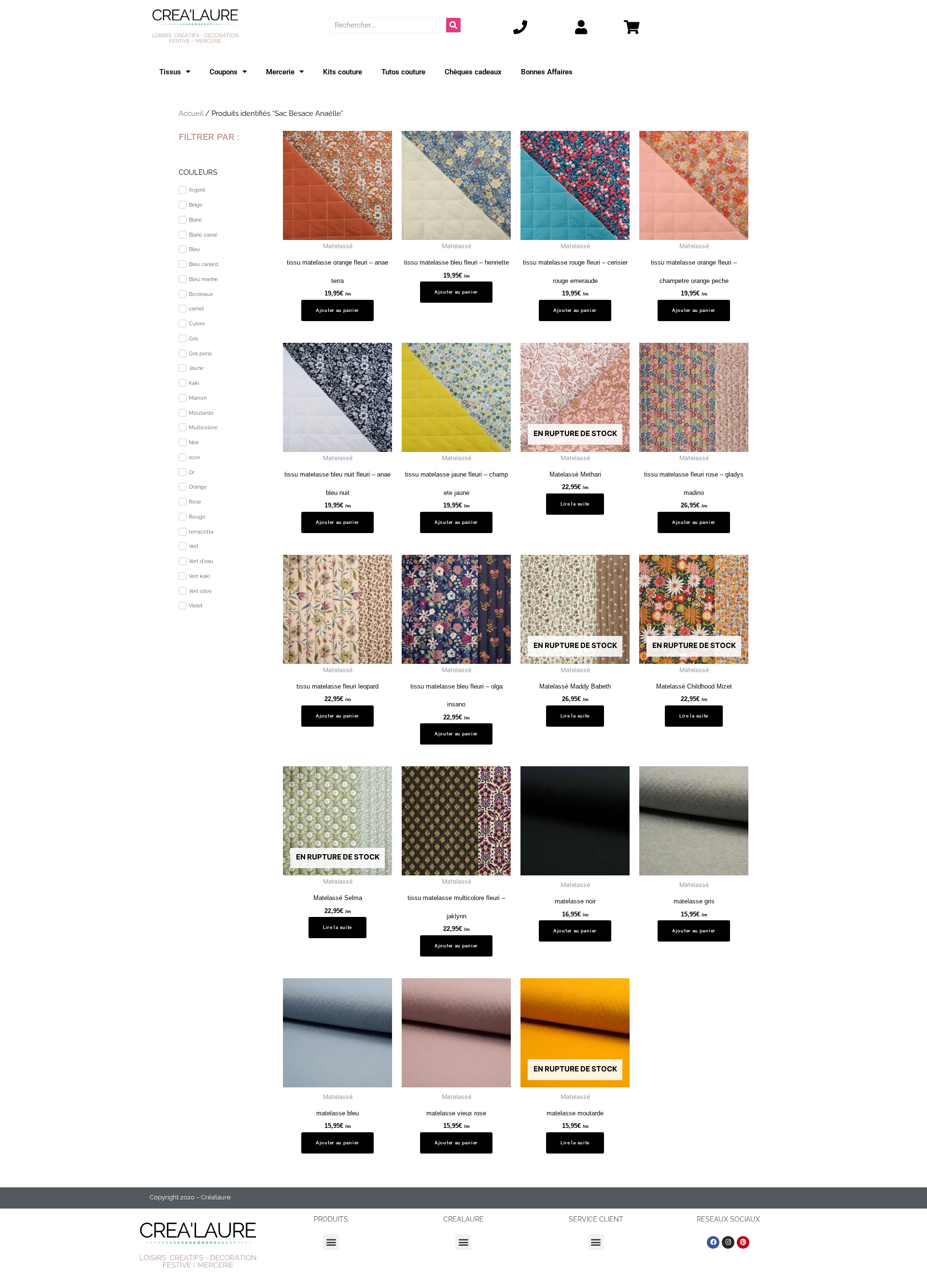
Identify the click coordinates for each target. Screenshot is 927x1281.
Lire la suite (575, 504)
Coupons (224, 72)
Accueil (191, 113)
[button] (331, 1242)
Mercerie (280, 72)
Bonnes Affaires (547, 72)
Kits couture (342, 72)
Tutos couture (403, 72)
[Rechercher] (453, 25)
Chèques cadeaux (473, 72)
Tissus (170, 72)
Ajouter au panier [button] (337, 310)
